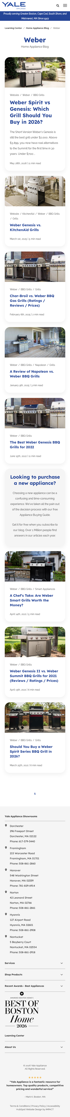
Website (14, 95)
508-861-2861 (27, 908)
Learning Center (13, 28)
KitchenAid (28, 213)
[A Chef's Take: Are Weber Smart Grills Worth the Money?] (35, 586)
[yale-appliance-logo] (21, 5)
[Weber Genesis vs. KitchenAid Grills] (35, 211)
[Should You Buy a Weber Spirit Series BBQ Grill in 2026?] (35, 737)
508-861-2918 (27, 952)
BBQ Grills (38, 95)
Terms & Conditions (20, 1106)
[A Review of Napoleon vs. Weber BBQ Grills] (35, 360)
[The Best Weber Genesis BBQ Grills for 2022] (35, 430)
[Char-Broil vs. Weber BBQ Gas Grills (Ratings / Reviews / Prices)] (35, 286)
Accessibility (53, 1106)
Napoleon (40, 365)
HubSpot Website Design (29, 1109)
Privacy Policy (38, 1106)
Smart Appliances (45, 589)
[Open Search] (59, 5)
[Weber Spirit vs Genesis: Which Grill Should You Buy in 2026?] (35, 114)
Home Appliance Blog (37, 28)
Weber (26, 95)
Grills (15, 218)
